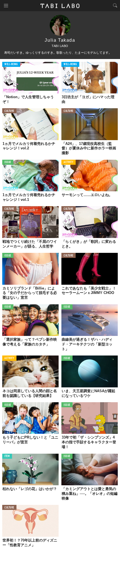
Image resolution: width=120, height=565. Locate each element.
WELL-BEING (11, 64)
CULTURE (9, 111)
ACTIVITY (68, 162)
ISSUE (7, 162)
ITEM (7, 456)
